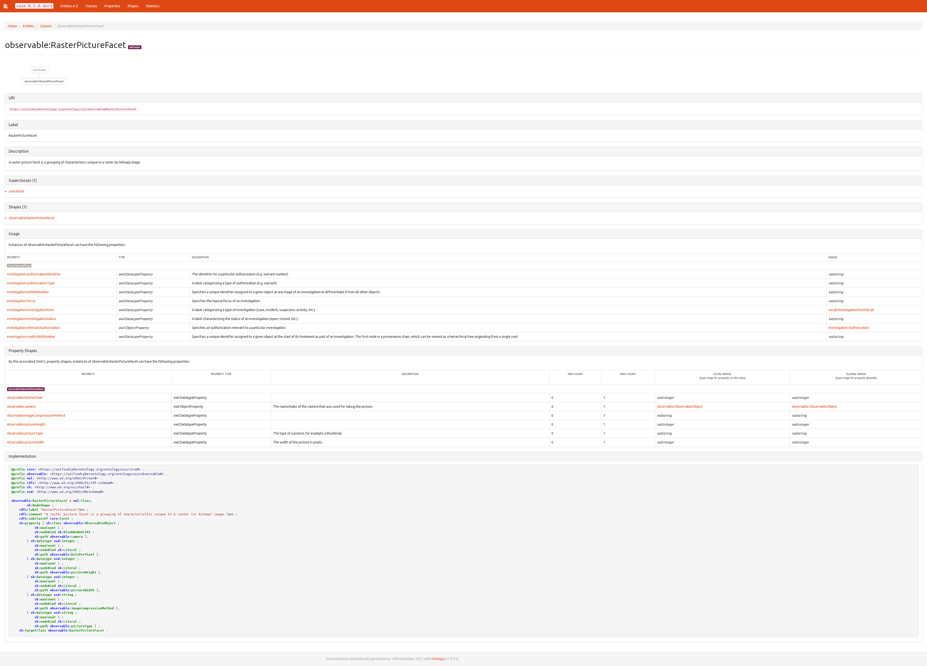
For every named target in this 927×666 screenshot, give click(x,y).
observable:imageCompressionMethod (36, 415)
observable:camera (21, 406)
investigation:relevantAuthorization (33, 328)
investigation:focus (21, 301)
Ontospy (437, 659)
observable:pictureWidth (25, 442)
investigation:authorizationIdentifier (34, 274)
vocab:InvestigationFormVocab (851, 310)
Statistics (153, 6)
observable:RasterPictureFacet (32, 218)
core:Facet (39, 69)
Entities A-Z (69, 6)
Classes (91, 6)
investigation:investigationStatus (31, 319)
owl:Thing (25, 265)
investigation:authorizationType (31, 283)
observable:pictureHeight (26, 424)
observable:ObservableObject (679, 406)
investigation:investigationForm (30, 310)
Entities (28, 26)
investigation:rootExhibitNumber (31, 337)
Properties (112, 6)
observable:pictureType (25, 433)
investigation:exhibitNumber (28, 292)
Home (12, 26)
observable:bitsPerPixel (24, 398)
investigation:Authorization (849, 328)
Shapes (133, 6)
